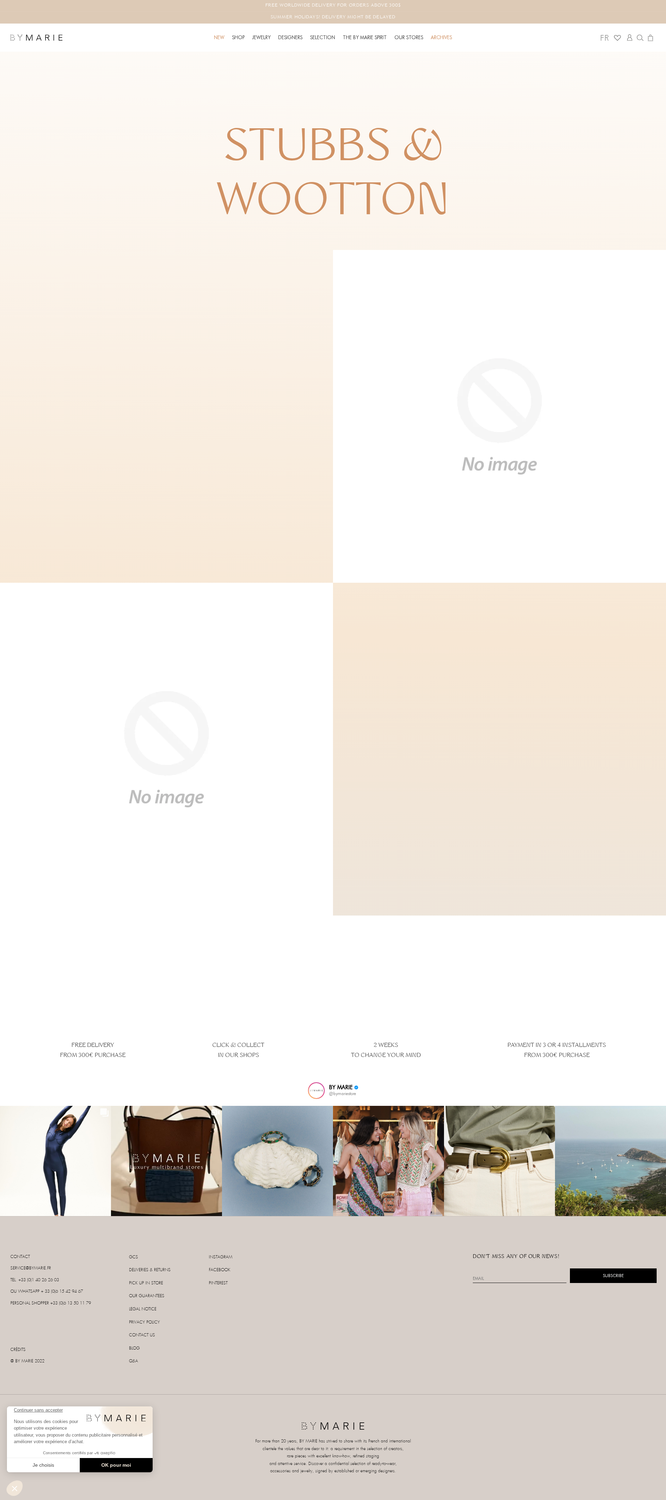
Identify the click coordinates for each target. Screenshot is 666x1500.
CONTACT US (142, 1335)
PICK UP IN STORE (146, 1283)
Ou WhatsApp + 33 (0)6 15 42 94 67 (46, 1291)
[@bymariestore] (316, 1091)
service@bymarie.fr (30, 1268)
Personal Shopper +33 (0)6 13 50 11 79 (50, 1303)
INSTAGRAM (220, 1257)
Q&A (133, 1361)
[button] (238, 37)
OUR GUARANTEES (146, 1296)
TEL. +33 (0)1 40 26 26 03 (34, 1280)
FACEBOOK (219, 1270)
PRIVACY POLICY (144, 1322)
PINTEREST (218, 1283)
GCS (133, 1257)
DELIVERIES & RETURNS (150, 1270)
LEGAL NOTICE (142, 1309)
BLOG (134, 1348)
